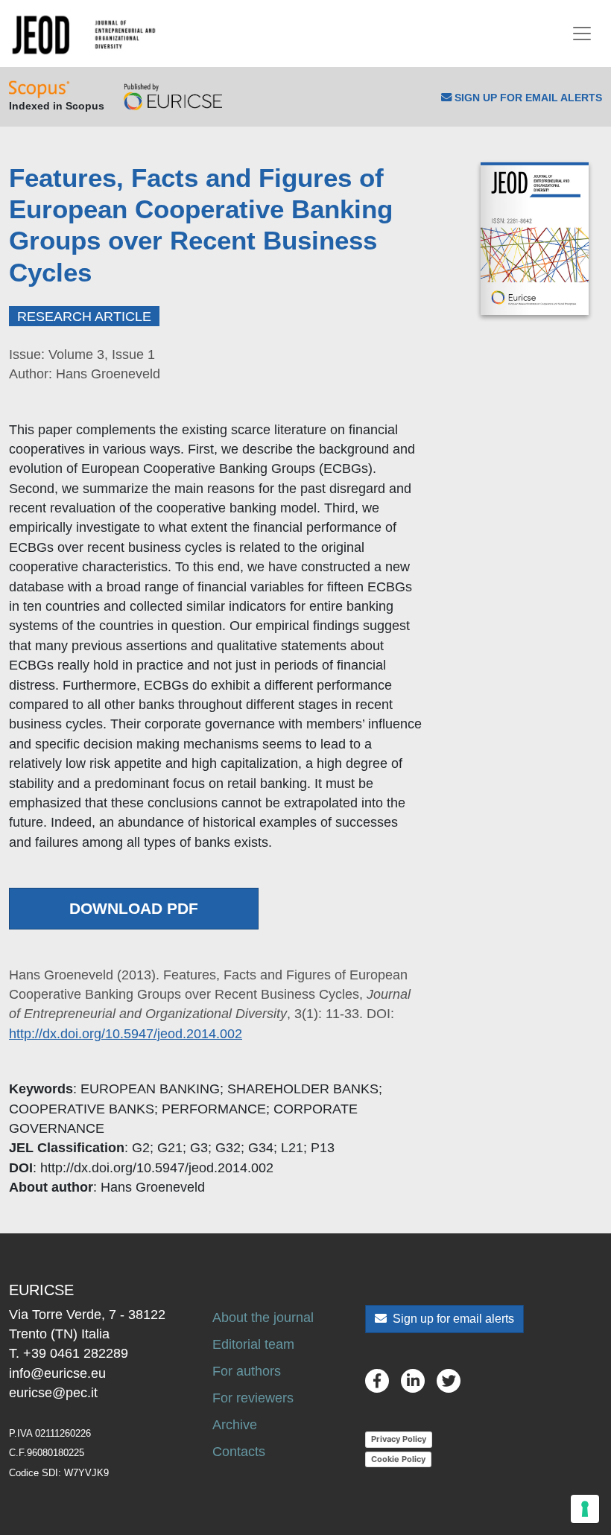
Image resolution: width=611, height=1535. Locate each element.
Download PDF (133, 908)
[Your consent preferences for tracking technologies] (585, 1509)
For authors (246, 1371)
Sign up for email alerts (452, 1318)
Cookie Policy (398, 1459)
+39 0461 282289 (75, 1353)
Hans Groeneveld (153, 1187)
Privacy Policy (398, 1439)
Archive (234, 1424)
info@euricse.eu (57, 1373)
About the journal (263, 1317)
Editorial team (253, 1344)
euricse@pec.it (53, 1392)
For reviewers (253, 1398)
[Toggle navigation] (582, 33)
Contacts (238, 1451)
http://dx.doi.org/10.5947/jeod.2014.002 (125, 1033)
